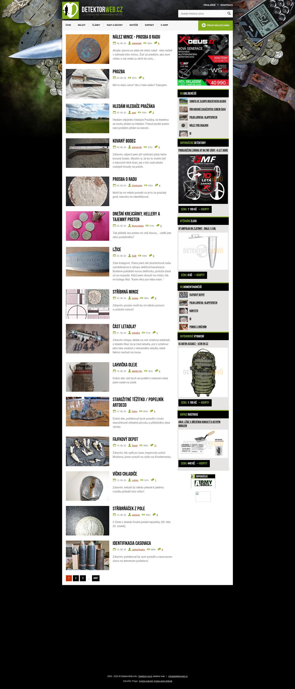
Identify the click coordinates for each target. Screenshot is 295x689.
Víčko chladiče (125, 474)
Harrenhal (136, 43)
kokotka (136, 333)
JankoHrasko (138, 549)
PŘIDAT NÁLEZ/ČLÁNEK (217, 25)
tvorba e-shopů (146, 681)
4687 (95, 578)
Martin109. (137, 371)
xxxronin (136, 515)
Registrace (227, 5)
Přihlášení (209, 5)
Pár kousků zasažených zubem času (207, 109)
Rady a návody (115, 25)
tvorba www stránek (163, 681)
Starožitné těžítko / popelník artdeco (138, 402)
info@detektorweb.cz (178, 676)
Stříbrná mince (125, 292)
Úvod (68, 25)
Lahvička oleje (125, 365)
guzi (134, 112)
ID (190, 133)
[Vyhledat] (229, 13)
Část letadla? (124, 327)
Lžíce (117, 250)
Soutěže (133, 25)
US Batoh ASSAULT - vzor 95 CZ (193, 344)
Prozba (119, 72)
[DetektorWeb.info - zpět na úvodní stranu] (94, 10)
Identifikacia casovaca (132, 543)
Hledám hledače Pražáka (134, 106)
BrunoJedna (138, 226)
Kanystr (193, 311)
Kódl (134, 256)
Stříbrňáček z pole (129, 509)
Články (96, 25)
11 (155, 445)
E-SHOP (164, 25)
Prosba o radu (125, 179)
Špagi (134, 445)
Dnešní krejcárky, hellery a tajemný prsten (136, 216)
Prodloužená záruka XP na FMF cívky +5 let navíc (203, 150)
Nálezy (81, 25)
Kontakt (149, 25)
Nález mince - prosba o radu (136, 37)
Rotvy (134, 411)
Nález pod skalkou (198, 125)
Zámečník (137, 147)
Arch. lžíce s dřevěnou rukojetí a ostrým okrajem (199, 424)
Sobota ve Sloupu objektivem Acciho (207, 101)
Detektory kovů (145, 676)
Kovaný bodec (124, 141)
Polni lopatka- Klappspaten (203, 117)
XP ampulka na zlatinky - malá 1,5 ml (197, 228)
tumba (135, 298)
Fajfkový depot (197, 295)
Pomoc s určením (198, 327)
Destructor (137, 185)
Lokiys (135, 480)
